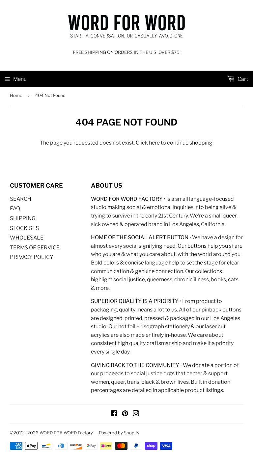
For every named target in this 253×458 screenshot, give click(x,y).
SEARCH (20, 199)
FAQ (15, 208)
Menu (20, 79)
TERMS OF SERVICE (35, 247)
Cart (242, 79)
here (154, 143)
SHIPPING (23, 218)
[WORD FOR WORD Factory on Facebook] (113, 414)
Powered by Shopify (119, 432)
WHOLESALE (26, 238)
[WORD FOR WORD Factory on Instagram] (136, 414)
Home (16, 95)
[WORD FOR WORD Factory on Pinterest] (125, 414)
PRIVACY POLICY (31, 257)
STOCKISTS (24, 228)
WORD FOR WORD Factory (66, 432)
